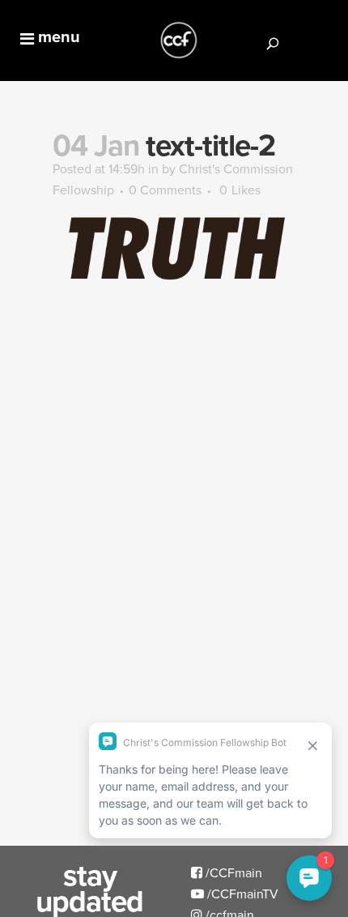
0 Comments (165, 189)
